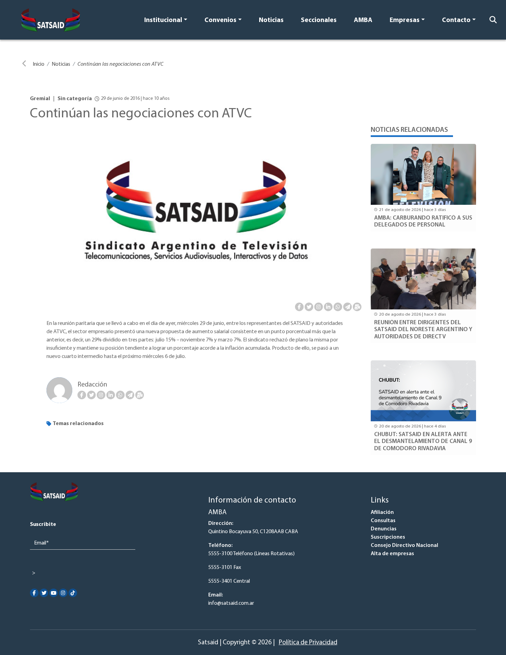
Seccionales (319, 20)
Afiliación (382, 512)
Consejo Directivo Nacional (404, 545)
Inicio (38, 64)
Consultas (383, 521)
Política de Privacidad (308, 643)
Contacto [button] (456, 20)
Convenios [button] (220, 20)
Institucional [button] (163, 20)
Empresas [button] (405, 20)
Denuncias (384, 529)
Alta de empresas (392, 554)
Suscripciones (388, 537)
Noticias (271, 20)
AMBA (363, 20)
